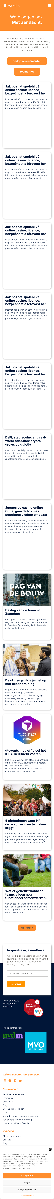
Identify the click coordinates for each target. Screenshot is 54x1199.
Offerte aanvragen (12, 1136)
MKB (5, 1112)
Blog (5, 1143)
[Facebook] (10, 1080)
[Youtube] (20, 1080)
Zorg (5, 1105)
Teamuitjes (27, 71)
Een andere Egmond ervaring (17, 1119)
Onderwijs (8, 1101)
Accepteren (27, 1175)
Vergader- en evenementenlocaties (20, 1116)
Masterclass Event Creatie (16, 1123)
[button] (50, 1149)
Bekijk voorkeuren (27, 1189)
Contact (7, 1139)
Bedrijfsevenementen (27, 61)
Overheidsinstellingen (13, 1109)
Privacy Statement (27, 1196)
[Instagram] (5, 1080)
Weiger (27, 1182)
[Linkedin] (15, 1080)
